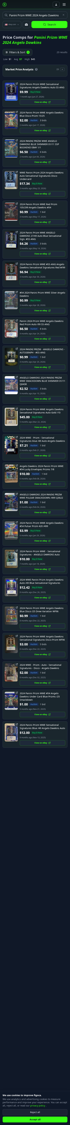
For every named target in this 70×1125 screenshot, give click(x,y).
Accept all (35, 1119)
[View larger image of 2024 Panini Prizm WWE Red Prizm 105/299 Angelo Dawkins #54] (11, 212)
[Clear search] (63, 15)
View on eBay (40, 102)
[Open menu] (64, 4)
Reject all (35, 1112)
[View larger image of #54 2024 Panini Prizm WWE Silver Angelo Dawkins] (11, 300)
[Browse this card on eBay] (16, 83)
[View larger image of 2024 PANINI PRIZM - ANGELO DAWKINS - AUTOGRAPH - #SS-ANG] (11, 357)
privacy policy (38, 1105)
